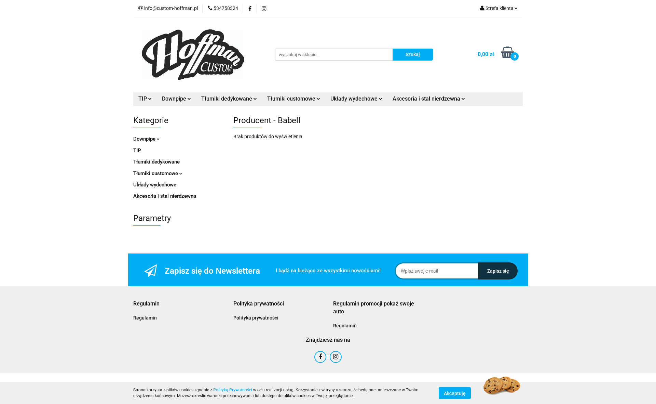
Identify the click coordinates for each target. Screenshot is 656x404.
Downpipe (145, 139)
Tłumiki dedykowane (156, 162)
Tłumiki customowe (156, 173)
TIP (137, 150)
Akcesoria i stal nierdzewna (164, 196)
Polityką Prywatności (232, 390)
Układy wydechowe (154, 185)
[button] (146, 304)
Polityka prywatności (255, 318)
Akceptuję (455, 393)
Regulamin (145, 318)
